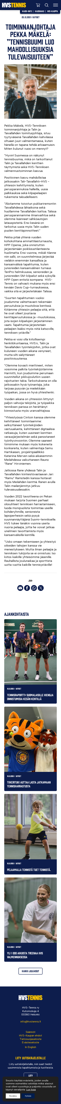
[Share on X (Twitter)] (41, 588)
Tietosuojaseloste (31, 1039)
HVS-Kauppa (52, 11)
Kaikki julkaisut (30, 971)
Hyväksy (13, 1096)
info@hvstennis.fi (30, 1021)
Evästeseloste (30, 1042)
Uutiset (36, 17)
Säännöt (30, 1032)
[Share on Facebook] (27, 588)
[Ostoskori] (38, 5)
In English (30, 1047)
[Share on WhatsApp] (34, 588)
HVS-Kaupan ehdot (30, 1035)
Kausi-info (27, 11)
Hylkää (28, 1096)
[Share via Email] (20, 588)
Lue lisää (31, 1089)
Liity (30, 1075)
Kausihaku (39, 11)
